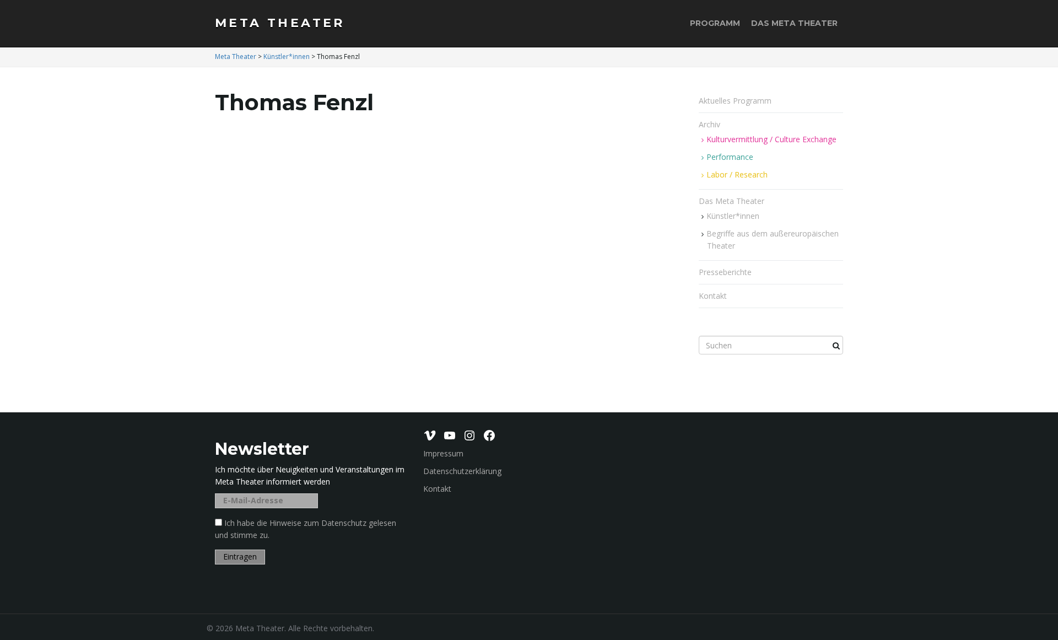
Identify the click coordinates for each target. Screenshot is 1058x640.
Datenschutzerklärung (462, 471)
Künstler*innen (732, 216)
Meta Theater (280, 22)
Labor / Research (737, 174)
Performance (729, 157)
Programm (715, 23)
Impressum (443, 453)
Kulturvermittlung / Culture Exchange (771, 139)
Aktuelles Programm (735, 100)
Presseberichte (725, 272)
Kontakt (713, 296)
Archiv (710, 124)
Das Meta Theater (794, 23)
